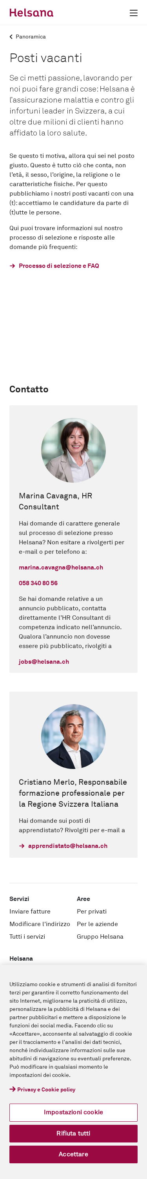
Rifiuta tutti (73, 1133)
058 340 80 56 (38, 583)
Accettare (73, 1154)
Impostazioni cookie (73, 1112)
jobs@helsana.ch (44, 662)
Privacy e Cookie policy (46, 1090)
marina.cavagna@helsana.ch (61, 567)
